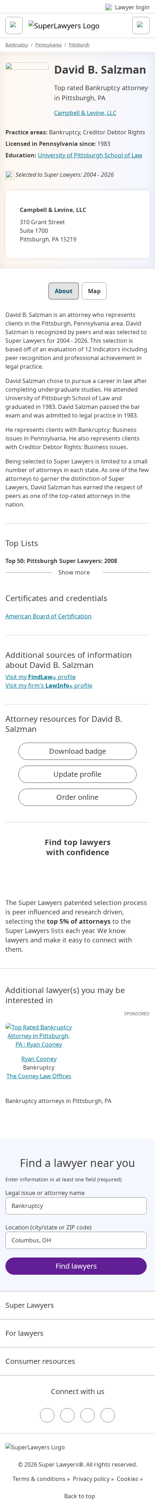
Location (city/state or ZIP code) (48, 1227)
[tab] (63, 291)
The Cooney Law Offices (38, 1076)
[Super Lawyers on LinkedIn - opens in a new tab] (108, 1415)
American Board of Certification (48, 616)
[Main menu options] (14, 25)
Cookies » (130, 1479)
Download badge (77, 751)
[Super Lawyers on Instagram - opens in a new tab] (67, 1415)
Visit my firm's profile (48, 686)
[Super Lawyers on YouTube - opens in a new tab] (87, 1415)
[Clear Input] (138, 1205)
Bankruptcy (16, 45)
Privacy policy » (93, 1479)
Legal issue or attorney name (45, 1193)
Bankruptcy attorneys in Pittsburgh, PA (58, 1101)
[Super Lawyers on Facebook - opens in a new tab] (47, 1415)
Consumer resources (40, 1361)
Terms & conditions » (41, 1479)
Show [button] (74, 572)
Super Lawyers (29, 1305)
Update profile (77, 774)
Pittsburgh (79, 45)
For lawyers (24, 1333)
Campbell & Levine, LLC (85, 113)
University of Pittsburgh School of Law (90, 155)
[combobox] (76, 1205)
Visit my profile (40, 677)
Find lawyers (76, 1266)
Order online (77, 797)
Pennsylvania (48, 45)
